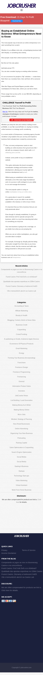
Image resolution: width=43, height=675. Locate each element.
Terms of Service (28, 550)
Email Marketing (21, 348)
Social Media (21, 457)
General (21, 381)
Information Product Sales (21, 386)
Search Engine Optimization (22, 452)
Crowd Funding (21, 334)
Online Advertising (21, 428)
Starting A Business (21, 466)
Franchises (22, 362)
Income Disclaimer (8, 553)
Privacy (4, 550)
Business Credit (21, 325)
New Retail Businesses (21, 424)
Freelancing (21, 377)
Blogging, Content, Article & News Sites (22, 320)
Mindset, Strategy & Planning (21, 419)
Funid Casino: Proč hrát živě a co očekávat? (21, 277)
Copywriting (21, 329)
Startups (21, 471)
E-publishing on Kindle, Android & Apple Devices (21, 339)
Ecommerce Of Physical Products (21, 344)
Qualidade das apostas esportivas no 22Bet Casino (21, 281)
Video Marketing (21, 480)
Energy (21, 353)
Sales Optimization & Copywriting (21, 447)
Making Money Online (21, 410)
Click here (5, 590)
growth (25, 172)
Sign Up (5, 111)
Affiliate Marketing (21, 311)
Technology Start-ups (21, 476)
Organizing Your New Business (21, 433)
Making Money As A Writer (21, 405)
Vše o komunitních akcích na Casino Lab (21, 291)
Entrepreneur (16, 257)
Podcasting (22, 438)
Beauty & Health (21, 315)
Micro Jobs (21, 414)
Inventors (21, 391)
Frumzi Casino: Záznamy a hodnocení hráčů (21, 286)
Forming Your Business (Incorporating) (21, 358)
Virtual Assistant (21, 485)
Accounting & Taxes (21, 306)
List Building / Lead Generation (21, 400)
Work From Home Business (21, 490)
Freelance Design (21, 367)
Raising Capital (21, 443)
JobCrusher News (21, 395)
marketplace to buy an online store (21, 192)
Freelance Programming (21, 372)
